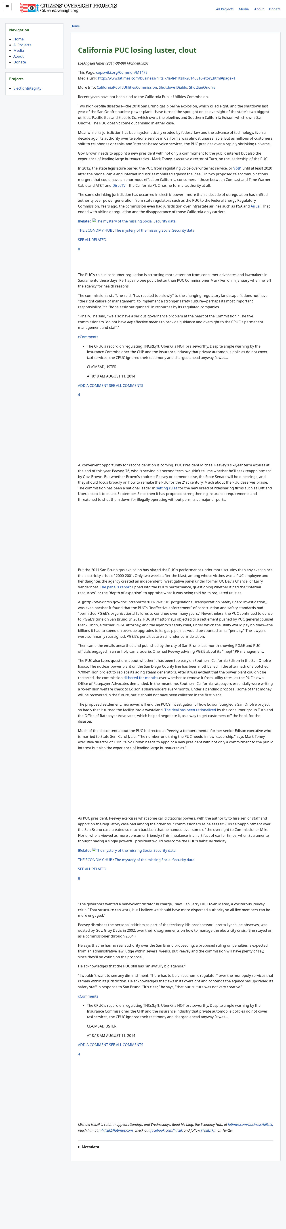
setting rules (166, 488)
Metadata (90, 1146)
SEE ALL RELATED (92, 239)
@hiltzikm (209, 1130)
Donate (275, 9)
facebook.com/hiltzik (166, 1130)
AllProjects (22, 44)
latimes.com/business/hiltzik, (250, 1124)
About (259, 9)
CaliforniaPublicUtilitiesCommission (127, 87)
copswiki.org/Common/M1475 (121, 72)
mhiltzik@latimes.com (116, 1130)
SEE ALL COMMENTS (126, 385)
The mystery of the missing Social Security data (154, 230)
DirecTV (119, 185)
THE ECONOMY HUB (95, 230)
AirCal (256, 206)
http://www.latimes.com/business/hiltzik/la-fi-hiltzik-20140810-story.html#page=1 (167, 78)
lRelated (85, 221)
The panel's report (115, 587)
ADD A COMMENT (93, 385)
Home (18, 39)
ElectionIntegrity (27, 88)
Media (244, 9)
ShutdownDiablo (173, 87)
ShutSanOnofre (202, 87)
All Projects (224, 9)
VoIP (237, 168)
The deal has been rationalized (190, 709)
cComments (88, 336)
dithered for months (141, 677)
